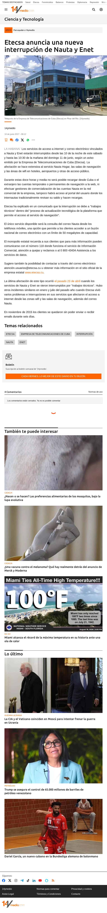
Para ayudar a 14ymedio (24, 30)
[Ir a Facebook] (4, 880)
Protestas (70, 2)
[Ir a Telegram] (22, 880)
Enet (22, 342)
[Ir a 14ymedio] (23, 9)
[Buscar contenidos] (93, 10)
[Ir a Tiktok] (29, 880)
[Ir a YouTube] (41, 880)
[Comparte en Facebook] (17, 140)
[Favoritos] (6, 140)
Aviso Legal (8, 894)
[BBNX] (13, 904)
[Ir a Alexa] (47, 880)
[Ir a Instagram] (16, 880)
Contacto (75, 894)
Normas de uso (95, 392)
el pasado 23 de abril (67, 281)
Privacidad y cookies (81, 889)
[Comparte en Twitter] (22, 140)
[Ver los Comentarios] (11, 140)
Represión (94, 2)
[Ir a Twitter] (10, 880)
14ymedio (7, 889)
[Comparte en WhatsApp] (28, 140)
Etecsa (36, 2)
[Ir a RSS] (53, 880)
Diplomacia (82, 2)
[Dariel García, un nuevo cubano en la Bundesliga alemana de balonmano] (53, 826)
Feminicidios (47, 2)
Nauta (9, 342)
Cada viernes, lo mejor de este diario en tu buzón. (53, 376)
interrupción (84, 334)
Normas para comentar (48, 889)
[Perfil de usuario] (101, 9)
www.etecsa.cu (34, 272)
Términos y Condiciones (49, 894)
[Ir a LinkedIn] (35, 880)
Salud (27, 2)
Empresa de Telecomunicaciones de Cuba (45, 334)
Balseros (59, 2)
